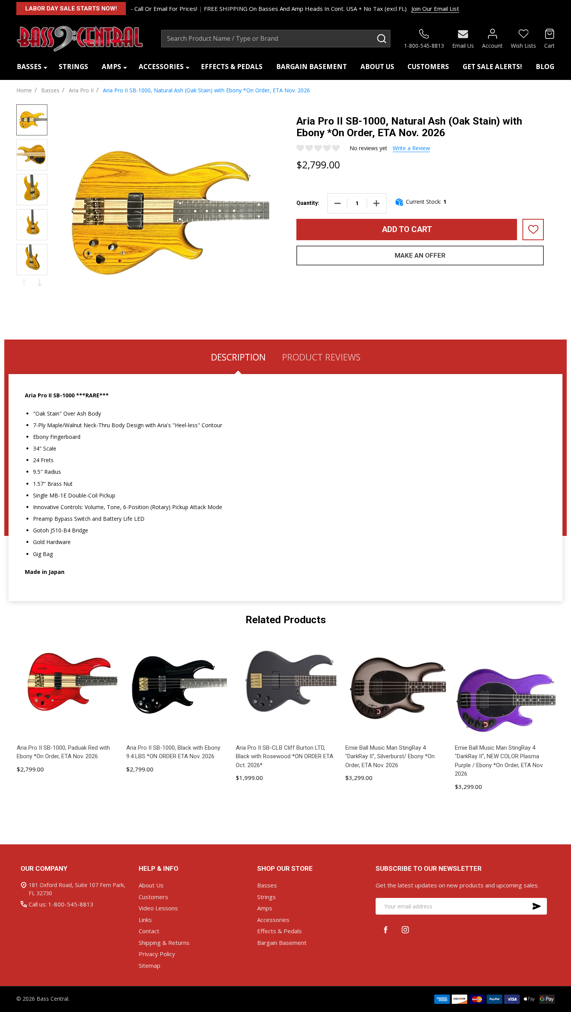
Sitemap (149, 965)
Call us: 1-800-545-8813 (61, 904)
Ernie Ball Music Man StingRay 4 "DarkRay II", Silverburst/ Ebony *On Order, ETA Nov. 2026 (390, 756)
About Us (377, 66)
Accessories (161, 66)
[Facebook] (385, 930)
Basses (29, 66)
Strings (73, 66)
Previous (24, 282)
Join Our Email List (435, 8)
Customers (428, 66)
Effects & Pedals (232, 66)
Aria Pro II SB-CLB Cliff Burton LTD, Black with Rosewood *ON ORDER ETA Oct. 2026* (284, 756)
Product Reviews (321, 357)
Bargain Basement (311, 66)
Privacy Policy (157, 954)
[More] (45, 67)
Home (24, 90)
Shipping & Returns (164, 942)
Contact (149, 931)
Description (238, 357)
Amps (111, 66)
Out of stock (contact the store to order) (286, 804)
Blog (545, 66)
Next (39, 282)
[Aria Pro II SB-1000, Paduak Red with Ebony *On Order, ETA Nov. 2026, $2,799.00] (67, 689)
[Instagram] (405, 930)
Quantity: (307, 203)
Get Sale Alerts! (492, 66)
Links (145, 920)
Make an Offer (420, 255)
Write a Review (411, 148)
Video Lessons (158, 908)
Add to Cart (407, 229)
